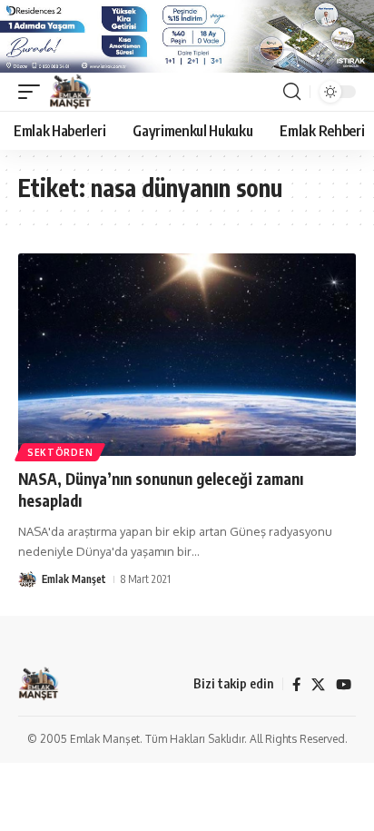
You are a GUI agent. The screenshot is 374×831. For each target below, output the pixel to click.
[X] (318, 685)
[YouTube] (343, 685)
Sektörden (60, 452)
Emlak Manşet (74, 579)
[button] (33, 92)
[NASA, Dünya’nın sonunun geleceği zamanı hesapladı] (187, 354)
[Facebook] (296, 685)
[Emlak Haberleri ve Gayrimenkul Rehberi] (70, 92)
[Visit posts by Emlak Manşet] (27, 579)
